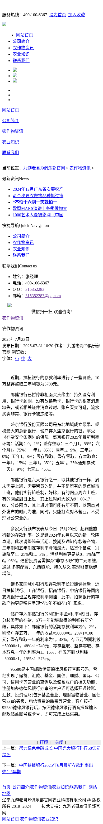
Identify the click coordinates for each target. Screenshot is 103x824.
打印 (44, 742)
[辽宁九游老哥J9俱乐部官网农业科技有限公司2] (15, 75)
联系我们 (21, 60)
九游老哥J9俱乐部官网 (44, 168)
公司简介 (21, 41)
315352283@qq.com (43, 295)
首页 (6, 787)
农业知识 (21, 54)
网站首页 (24, 35)
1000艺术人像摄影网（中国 (38, 215)
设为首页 (57, 15)
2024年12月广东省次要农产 (38, 189)
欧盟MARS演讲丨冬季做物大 (40, 208)
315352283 (34, 289)
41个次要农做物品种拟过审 (38, 195)
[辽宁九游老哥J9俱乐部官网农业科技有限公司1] (15, 70)
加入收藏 (76, 15)
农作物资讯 (23, 47)
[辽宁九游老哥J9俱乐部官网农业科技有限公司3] (15, 81)
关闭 (59, 742)
